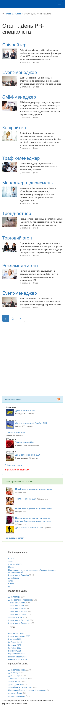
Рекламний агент (20, 265)
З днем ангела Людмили (18, 623)
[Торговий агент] (9, 246)
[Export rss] (58, 400)
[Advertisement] (32, 363)
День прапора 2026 (25, 410)
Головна (9, 13)
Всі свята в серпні (13, 464)
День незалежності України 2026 (31, 422)
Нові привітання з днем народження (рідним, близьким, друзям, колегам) (33, 519)
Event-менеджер (19, 72)
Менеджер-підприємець (27, 182)
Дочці (10, 561)
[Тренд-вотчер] (9, 221)
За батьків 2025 (15, 642)
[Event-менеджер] (9, 80)
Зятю (10, 581)
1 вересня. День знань (18, 679)
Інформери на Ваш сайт (17, 469)
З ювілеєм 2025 (14, 564)
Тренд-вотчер (16, 213)
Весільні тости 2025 (16, 633)
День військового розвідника (20, 687)
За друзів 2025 (14, 645)
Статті (18, 13)
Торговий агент (18, 237)
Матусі (11, 567)
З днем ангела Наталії (17, 611)
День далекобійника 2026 (28, 454)
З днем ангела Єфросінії (18, 620)
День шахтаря (14, 676)
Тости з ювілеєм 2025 (26, 498)
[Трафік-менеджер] (9, 166)
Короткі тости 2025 (16, 654)
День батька (13, 578)
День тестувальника (17, 696)
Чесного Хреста (15, 617)
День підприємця (15, 684)
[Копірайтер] (9, 136)
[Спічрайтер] (9, 53)
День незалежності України (20, 600)
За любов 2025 (14, 648)
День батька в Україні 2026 (28, 527)
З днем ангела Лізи (16, 609)
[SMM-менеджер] (9, 105)
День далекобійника (17, 670)
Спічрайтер (14, 44)
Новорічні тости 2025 (17, 657)
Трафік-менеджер (21, 158)
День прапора (14, 597)
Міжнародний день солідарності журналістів (27, 690)
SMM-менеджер (19, 96)
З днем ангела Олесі (17, 614)
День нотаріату (14, 681)
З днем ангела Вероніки (18, 575)
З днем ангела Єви (24, 442)
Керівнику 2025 (14, 651)
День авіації (13, 673)
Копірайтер (14, 127)
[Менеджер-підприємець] (9, 191)
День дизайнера (15, 693)
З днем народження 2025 (19, 636)
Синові (11, 584)
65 (9, 587)
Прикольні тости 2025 (17, 660)
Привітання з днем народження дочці (33, 489)
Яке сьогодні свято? (14, 537)
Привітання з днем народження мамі (33, 508)
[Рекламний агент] (9, 273)
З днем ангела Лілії (15, 432)
